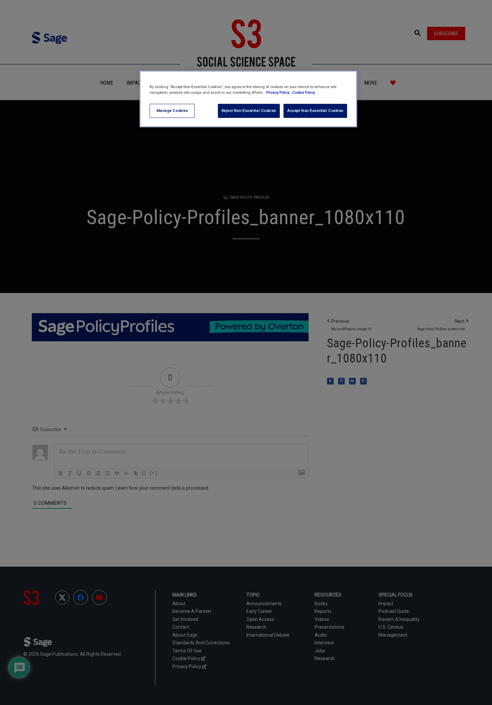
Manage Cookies (172, 110)
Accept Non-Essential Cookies (315, 110)
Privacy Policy (278, 92)
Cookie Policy (303, 92)
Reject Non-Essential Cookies (249, 110)
